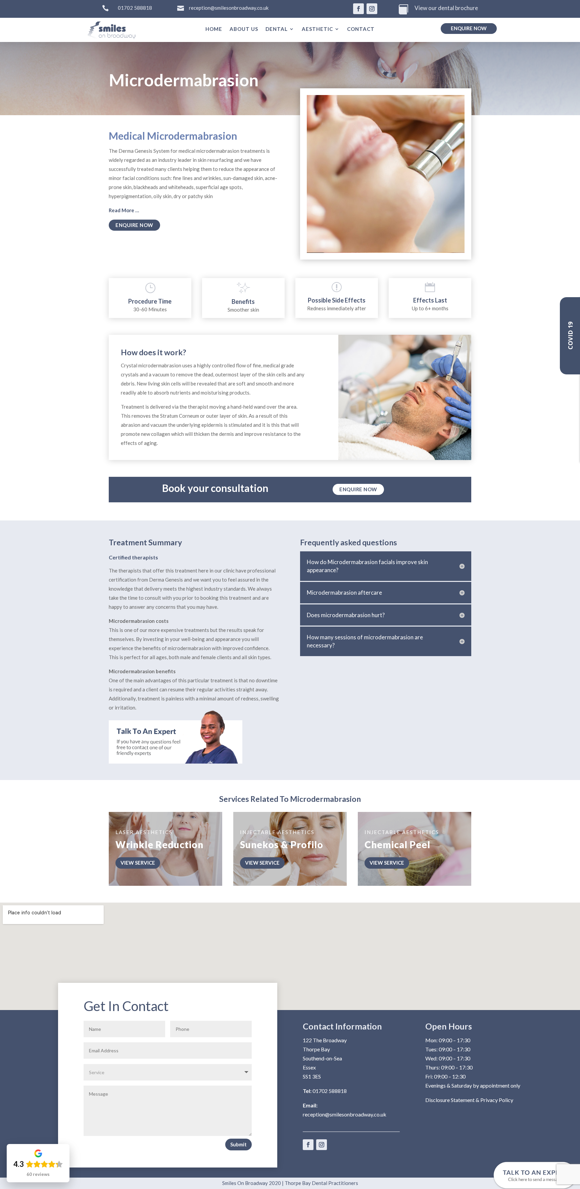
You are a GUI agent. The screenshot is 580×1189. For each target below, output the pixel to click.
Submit (238, 1144)
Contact (361, 29)
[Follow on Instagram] (372, 8)
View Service (137, 863)
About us (244, 29)
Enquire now (469, 28)
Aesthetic (317, 29)
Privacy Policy (496, 1100)
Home (213, 29)
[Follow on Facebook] (358, 8)
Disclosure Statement (450, 1100)
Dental (276, 29)
